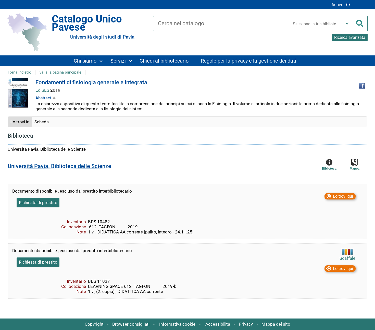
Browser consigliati (130, 324)
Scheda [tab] (41, 121)
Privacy (246, 324)
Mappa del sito (275, 324)
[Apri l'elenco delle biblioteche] (347, 23)
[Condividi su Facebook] (362, 86)
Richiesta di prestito (38, 202)
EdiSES (42, 90)
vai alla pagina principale (60, 72)
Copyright (94, 324)
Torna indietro (19, 72)
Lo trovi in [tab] (19, 121)
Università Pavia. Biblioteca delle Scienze (59, 166)
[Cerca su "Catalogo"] (220, 23)
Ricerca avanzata (349, 37)
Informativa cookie (177, 324)
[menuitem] (88, 60)
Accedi (338, 4)
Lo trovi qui (343, 196)
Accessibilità (217, 324)
